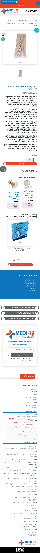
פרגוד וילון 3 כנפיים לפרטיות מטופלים (22, 470)
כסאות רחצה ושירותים (28, 529)
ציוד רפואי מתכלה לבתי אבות (25, 521)
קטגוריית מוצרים (30, 397)
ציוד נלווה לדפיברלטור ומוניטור (25, 513)
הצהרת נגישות (31, 405)
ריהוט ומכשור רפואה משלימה (25, 497)
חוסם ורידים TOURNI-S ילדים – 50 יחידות (20, 249)
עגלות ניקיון (32, 500)
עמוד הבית (33, 20)
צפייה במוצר (21, 264)
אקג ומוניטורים (30, 510)
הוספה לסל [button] (29, 205)
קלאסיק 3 (32, 532)
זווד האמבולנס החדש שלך (26, 492)
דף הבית (33, 389)
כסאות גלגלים (31, 494)
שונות (11, 20)
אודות (34, 391)
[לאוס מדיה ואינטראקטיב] (20, 550)
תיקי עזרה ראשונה (29, 524)
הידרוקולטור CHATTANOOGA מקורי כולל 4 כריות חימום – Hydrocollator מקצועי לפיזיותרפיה (20, 486)
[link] (3, 39)
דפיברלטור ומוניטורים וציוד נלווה (24, 502)
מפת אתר (32, 446)
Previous (35, 233)
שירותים (33, 394)
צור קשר (33, 408)
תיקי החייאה (31, 516)
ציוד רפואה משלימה (28, 527)
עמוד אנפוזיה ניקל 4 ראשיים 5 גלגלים (22, 459)
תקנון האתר (31, 402)
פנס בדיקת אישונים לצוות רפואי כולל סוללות (20, 467)
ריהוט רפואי (31, 508)
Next (3, 233)
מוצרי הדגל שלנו (30, 399)
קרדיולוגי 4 (32, 535)
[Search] (23, 5)
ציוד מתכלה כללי (21, 20)
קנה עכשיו (21, 164)
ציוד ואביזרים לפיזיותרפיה (26, 505)
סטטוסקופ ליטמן (30, 519)
